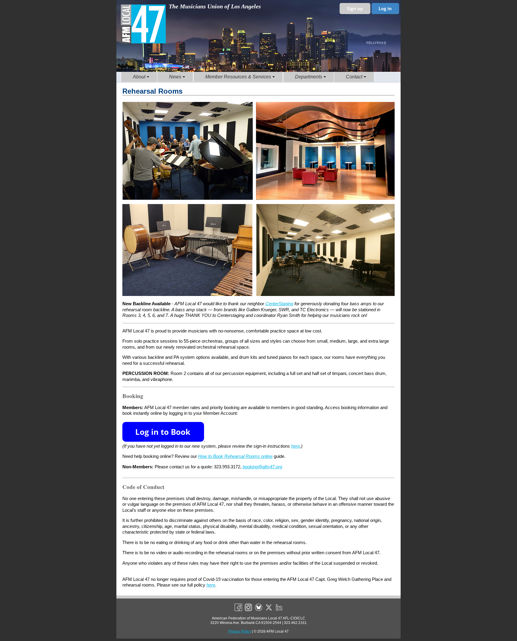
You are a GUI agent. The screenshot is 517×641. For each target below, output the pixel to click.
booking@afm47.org (262, 466)
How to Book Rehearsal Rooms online (235, 456)
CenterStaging (279, 303)
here (295, 446)
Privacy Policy (239, 631)
